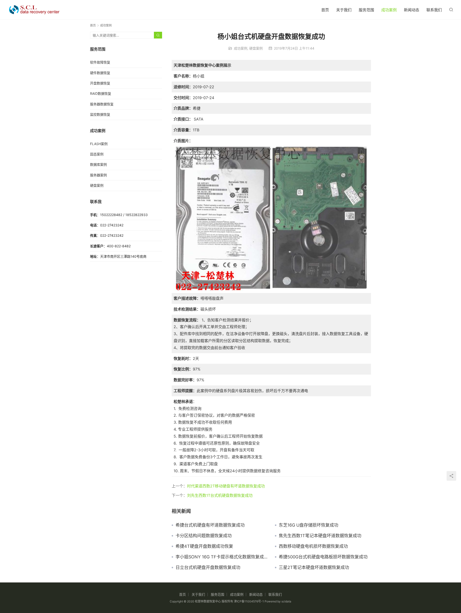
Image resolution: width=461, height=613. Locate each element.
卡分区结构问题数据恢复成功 (204, 535)
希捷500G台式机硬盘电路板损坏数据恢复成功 (323, 557)
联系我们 (434, 9)
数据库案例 (98, 164)
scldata (286, 601)
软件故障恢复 (100, 62)
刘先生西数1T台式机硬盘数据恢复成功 (220, 495)
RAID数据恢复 (100, 93)
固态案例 (96, 154)
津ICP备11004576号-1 (249, 601)
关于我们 (344, 9)
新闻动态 (411, 9)
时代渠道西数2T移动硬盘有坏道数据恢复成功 (226, 486)
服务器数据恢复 (102, 104)
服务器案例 (98, 175)
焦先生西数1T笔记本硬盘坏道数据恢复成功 (320, 535)
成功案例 (389, 9)
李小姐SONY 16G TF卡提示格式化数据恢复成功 (222, 557)
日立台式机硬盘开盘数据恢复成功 (208, 567)
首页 (325, 9)
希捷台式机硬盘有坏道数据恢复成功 (210, 525)
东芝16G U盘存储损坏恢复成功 (308, 525)
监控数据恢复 (100, 114)
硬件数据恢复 (100, 73)
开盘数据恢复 (100, 83)
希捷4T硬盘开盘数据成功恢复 (204, 546)
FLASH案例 (99, 144)
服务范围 (366, 9)
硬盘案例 (256, 48)
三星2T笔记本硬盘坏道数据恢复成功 (314, 567)
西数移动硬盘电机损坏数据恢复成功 (313, 546)
